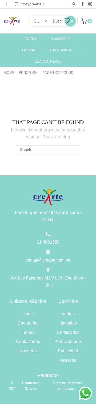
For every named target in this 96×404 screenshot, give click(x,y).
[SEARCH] (75, 149)
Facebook (48, 375)
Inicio (30, 39)
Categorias (61, 50)
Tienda (28, 50)
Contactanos (48, 61)
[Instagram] (90, 4)
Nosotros (60, 39)
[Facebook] (83, 4)
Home (9, 72)
